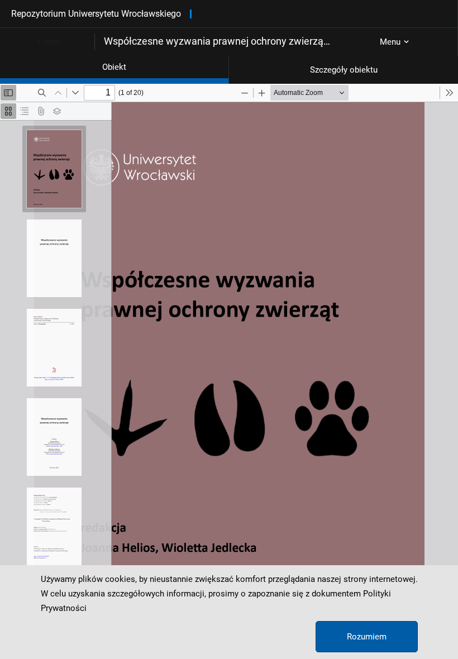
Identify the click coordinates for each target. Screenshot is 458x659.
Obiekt (114, 67)
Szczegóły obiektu (344, 70)
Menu (390, 42)
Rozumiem (367, 637)
